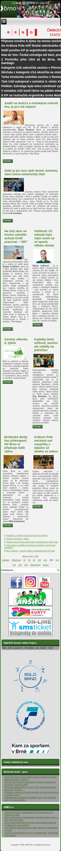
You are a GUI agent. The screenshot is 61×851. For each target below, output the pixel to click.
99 (34, 560)
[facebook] (16, 587)
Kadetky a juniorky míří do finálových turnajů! (26, 535)
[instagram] (30, 587)
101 (45, 560)
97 (24, 560)
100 (39, 560)
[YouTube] (44, 587)
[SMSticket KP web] (30, 635)
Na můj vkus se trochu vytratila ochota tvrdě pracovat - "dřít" (16, 236)
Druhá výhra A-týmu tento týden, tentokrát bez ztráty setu (32, 542)
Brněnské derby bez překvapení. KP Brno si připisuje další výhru (15, 444)
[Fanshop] (30, 605)
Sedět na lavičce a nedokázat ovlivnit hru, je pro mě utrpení (31, 104)
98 (29, 560)
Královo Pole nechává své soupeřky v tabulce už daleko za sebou (46, 444)
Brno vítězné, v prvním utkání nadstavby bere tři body (30, 551)
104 (14, 565)
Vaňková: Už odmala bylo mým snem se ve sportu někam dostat (44, 238)
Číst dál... (8, 161)
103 (57, 560)
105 (20, 565)
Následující (35, 565)
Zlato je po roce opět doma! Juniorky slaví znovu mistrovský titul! (31, 172)
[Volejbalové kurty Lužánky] (30, 617)
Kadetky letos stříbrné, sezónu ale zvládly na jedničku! (46, 345)
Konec (46, 565)
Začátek (5, 560)
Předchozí (16, 560)
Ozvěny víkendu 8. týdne (17, 539)
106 (26, 565)
